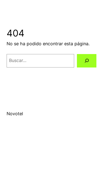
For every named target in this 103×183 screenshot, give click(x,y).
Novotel (15, 113)
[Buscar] (86, 61)
